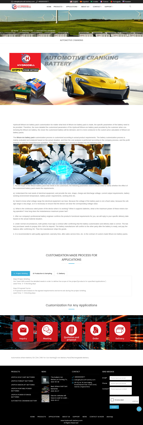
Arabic (95, 1)
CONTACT (97, 7)
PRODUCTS (58, 7)
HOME (49, 7)
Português (117, 1)
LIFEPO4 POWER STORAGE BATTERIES (21, 396)
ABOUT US (85, 7)
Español (86, 1)
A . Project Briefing (21, 273)
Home (16, 31)
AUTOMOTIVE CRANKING (45, 31)
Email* (104, 378)
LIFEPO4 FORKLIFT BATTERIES (22, 381)
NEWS (84, 417)
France (105, 1)
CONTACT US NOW (97, 417)
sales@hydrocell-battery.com (24, 2)
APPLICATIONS (71, 7)
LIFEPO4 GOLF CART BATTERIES (23, 377)
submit (114, 407)
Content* (105, 389)
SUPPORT (108, 7)
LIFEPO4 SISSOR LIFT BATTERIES (23, 385)
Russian (128, 1)
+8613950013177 (43, 2)
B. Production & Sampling (42, 273)
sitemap (110, 417)
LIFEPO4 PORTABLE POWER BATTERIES (21, 389)
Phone (104, 383)
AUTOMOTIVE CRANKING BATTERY (24, 401)
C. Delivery (61, 273)
